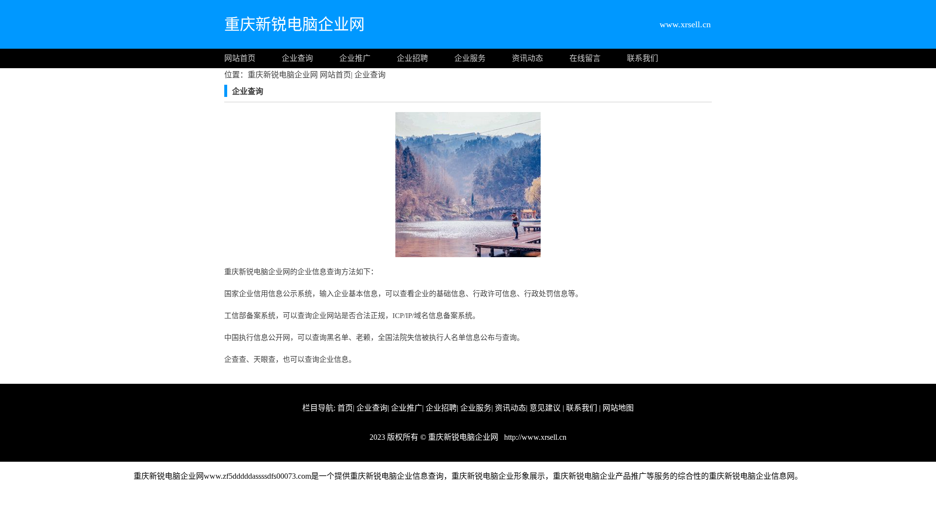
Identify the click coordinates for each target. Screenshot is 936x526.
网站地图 (618, 408)
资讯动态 (527, 58)
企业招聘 (412, 58)
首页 (345, 408)
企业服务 (470, 58)
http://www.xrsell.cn (534, 437)
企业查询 (297, 58)
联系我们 (642, 58)
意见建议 (545, 408)
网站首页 (239, 58)
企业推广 (354, 58)
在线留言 (585, 58)
